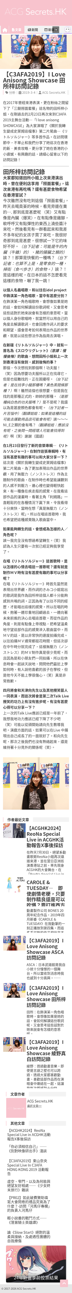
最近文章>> (34, 1106)
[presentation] (55, 29)
